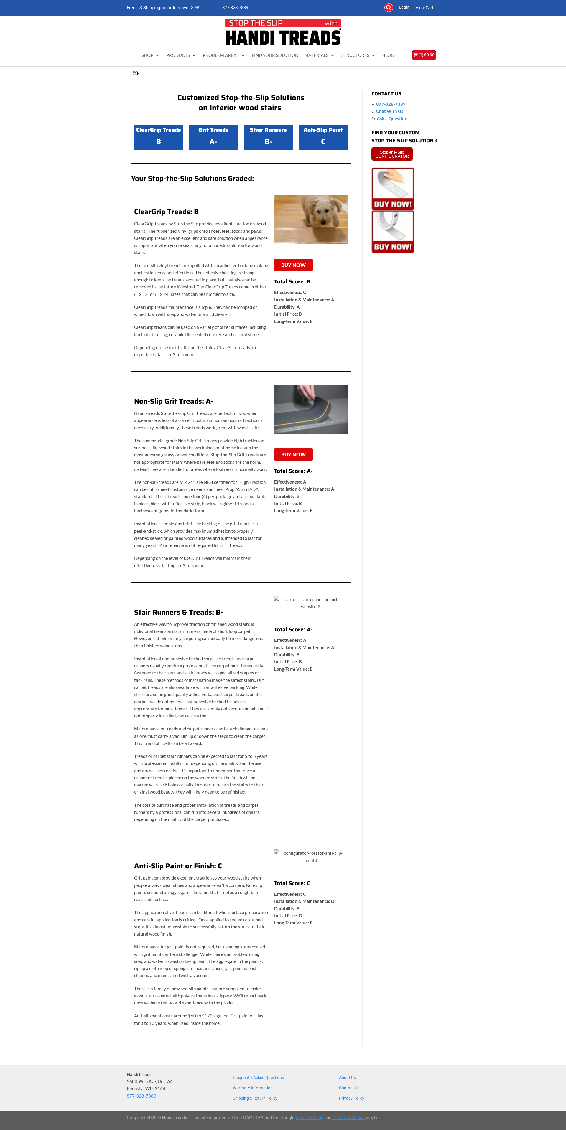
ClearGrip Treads (158, 129)
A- (213, 141)
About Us (347, 1077)
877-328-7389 (234, 8)
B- (268, 141)
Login (404, 7)
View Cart (424, 7)
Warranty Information (253, 1088)
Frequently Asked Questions (258, 1077)
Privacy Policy (351, 1098)
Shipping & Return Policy (255, 1098)
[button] (388, 7)
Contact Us (349, 1088)
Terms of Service (348, 1117)
